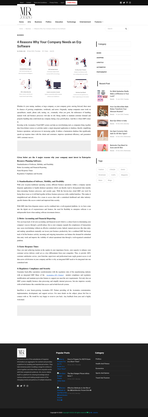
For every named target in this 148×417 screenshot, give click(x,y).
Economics (100, 368)
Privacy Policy (54, 2)
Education (59, 22)
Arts (29, 22)
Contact (28, 2)
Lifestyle (100, 62)
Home (21, 22)
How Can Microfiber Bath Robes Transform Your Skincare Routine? (119, 109)
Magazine (124, 175)
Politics (48, 22)
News (100, 180)
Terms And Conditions (40, 2)
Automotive (101, 67)
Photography (102, 72)
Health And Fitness (102, 364)
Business (38, 22)
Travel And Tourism (103, 378)
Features (98, 22)
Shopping (100, 58)
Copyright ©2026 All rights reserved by (76, 412)
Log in (62, 2)
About (22, 2)
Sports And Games (102, 373)
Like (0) (52, 51)
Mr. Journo (94, 412)
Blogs (110, 180)
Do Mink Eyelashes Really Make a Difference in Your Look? (119, 93)
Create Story (71, 2)
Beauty (112, 99)
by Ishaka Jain (21, 51)
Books (99, 53)
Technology (71, 22)
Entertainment (85, 22)
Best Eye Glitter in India (118, 121)
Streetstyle (102, 175)
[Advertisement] (91, 13)
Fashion (101, 169)
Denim (123, 169)
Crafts (113, 175)
